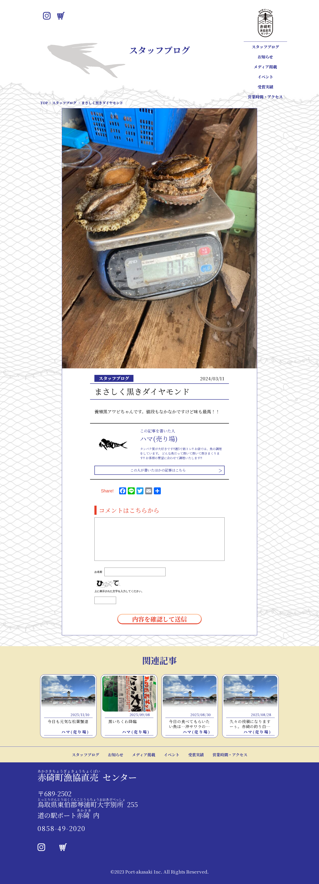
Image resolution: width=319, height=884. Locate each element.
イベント (265, 76)
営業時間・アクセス (265, 96)
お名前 (98, 571)
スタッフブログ (265, 47)
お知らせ (265, 57)
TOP (44, 102)
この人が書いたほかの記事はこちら (158, 470)
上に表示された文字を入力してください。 (119, 591)
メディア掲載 (265, 67)
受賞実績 (265, 86)
